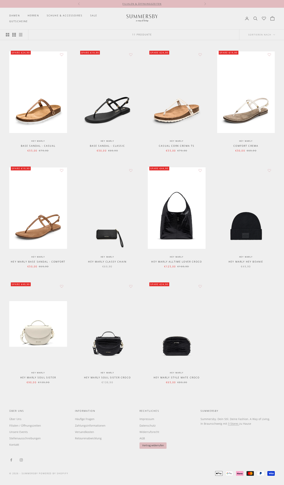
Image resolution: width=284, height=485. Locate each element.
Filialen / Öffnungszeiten (25, 425)
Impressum (146, 419)
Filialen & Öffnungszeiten (142, 3)
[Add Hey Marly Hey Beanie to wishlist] (269, 170)
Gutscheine (18, 21)
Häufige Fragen (84, 419)
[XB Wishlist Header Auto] (264, 18)
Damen (14, 15)
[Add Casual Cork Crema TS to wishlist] (200, 54)
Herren (33, 15)
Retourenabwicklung (88, 438)
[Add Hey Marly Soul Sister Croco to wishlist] (130, 286)
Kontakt (14, 444)
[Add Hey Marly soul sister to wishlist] (61, 286)
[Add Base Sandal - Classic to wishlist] (130, 54)
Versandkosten (84, 432)
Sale (93, 15)
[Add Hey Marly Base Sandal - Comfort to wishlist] (61, 170)
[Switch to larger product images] (7, 34)
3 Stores (233, 423)
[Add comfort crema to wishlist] (269, 54)
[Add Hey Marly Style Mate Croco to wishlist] (200, 286)
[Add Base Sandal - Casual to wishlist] (61, 54)
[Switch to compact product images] (20, 34)
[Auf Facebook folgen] (11, 460)
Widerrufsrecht (149, 432)
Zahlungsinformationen (90, 425)
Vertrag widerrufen (153, 445)
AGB (142, 438)
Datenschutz (147, 425)
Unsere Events (18, 432)
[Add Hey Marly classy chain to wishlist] (130, 170)
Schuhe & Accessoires (64, 15)
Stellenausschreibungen (25, 438)
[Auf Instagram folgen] (21, 460)
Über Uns (15, 419)
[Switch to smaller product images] (14, 34)
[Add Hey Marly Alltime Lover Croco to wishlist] (200, 170)
